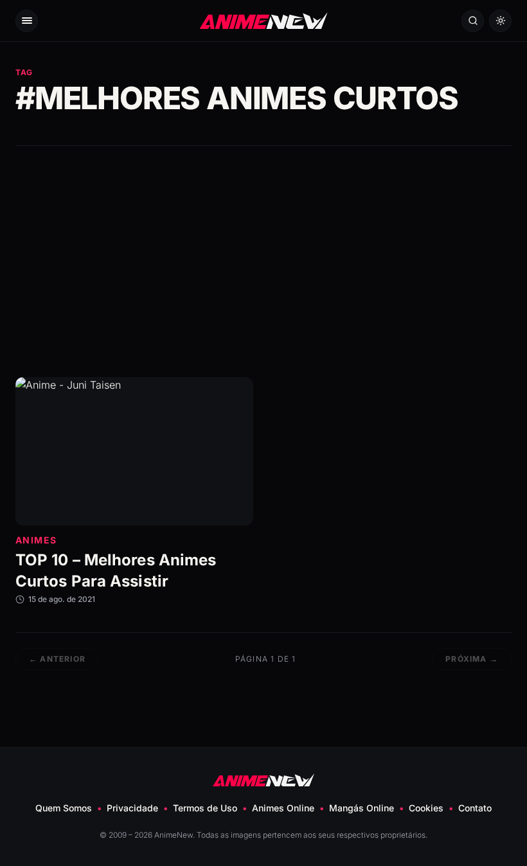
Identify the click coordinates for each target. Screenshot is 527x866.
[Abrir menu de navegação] (26, 21)
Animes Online (283, 807)
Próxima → (471, 659)
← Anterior (57, 659)
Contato (475, 807)
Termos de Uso (205, 807)
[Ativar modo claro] (500, 21)
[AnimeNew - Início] (264, 20)
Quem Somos (63, 807)
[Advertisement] (263, 261)
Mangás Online (361, 807)
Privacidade (132, 807)
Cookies (426, 807)
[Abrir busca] (472, 21)
